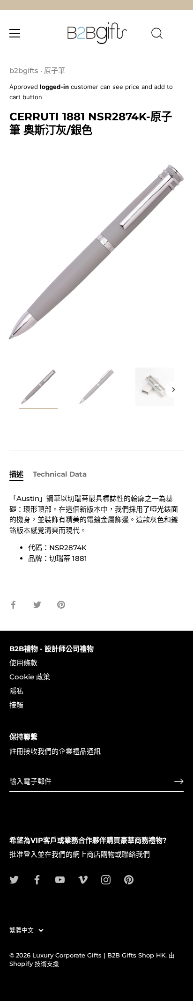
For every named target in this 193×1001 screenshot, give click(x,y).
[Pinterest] (129, 879)
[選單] (15, 33)
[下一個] (173, 389)
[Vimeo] (83, 879)
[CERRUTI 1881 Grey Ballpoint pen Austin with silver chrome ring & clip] (38, 388)
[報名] (179, 781)
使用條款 (23, 662)
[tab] (21, 474)
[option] (38, 390)
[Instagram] (106, 879)
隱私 (16, 690)
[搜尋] (157, 34)
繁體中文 (21, 930)
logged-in (54, 86)
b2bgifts (23, 70)
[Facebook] (37, 879)
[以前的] (19, 389)
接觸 (16, 704)
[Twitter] (14, 879)
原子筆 (54, 70)
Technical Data (60, 474)
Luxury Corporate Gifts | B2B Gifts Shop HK (98, 955)
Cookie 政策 (29, 676)
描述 (16, 474)
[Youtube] (60, 879)
